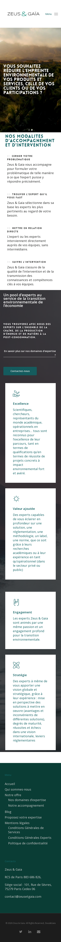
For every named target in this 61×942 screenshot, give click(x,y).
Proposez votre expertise (23, 817)
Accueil (10, 784)
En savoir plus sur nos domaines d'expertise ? (30, 353)
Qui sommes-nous (18, 789)
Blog (8, 812)
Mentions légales (17, 823)
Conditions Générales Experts (29, 838)
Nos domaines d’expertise (27, 800)
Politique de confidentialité (28, 843)
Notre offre (13, 795)
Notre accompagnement (26, 805)
